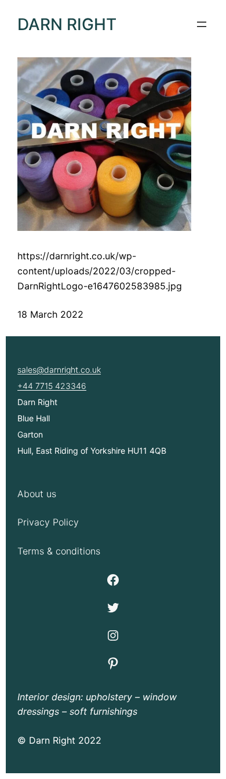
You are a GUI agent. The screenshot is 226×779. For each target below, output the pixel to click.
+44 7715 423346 (51, 386)
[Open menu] (202, 24)
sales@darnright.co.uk (59, 369)
